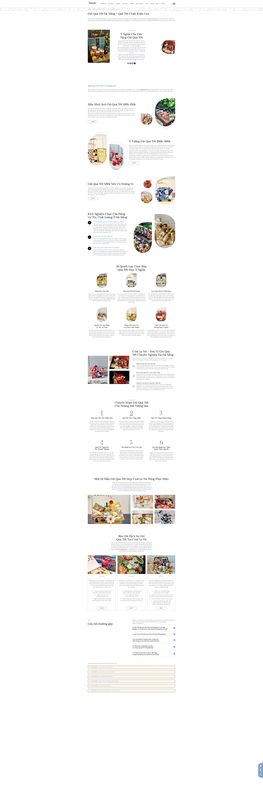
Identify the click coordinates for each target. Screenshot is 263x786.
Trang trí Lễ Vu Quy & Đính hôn (106, 672)
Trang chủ (103, 3)
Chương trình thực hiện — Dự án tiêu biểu (109, 690)
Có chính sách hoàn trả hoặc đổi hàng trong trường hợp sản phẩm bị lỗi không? (145, 653)
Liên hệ (163, 3)
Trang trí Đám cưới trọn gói (105, 667)
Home (89, 9)
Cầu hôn (125, 3)
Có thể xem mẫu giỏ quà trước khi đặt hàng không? (149, 634)
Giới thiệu (110, 3)
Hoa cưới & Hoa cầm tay (104, 686)
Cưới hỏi (118, 3)
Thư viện (152, 3)
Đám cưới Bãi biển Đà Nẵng (105, 676)
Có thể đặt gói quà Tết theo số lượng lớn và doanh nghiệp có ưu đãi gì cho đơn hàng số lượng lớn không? (150, 628)
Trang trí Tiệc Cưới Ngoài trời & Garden (108, 681)
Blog (157, 3)
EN (171, 3)
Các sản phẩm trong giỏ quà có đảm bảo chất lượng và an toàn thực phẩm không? (145, 640)
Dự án (146, 3)
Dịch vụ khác (139, 3)
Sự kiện (131, 3)
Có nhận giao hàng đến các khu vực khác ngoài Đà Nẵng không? (142, 647)
